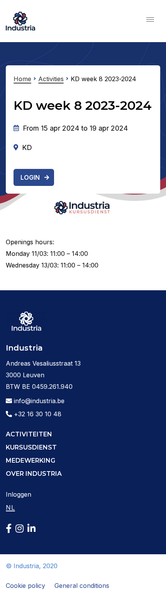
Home (22, 79)
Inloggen (18, 494)
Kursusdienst (31, 447)
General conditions (81, 585)
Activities (51, 79)
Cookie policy (25, 585)
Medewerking (30, 460)
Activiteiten (29, 434)
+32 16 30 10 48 (36, 414)
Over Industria (34, 473)
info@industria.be (38, 401)
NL (10, 507)
